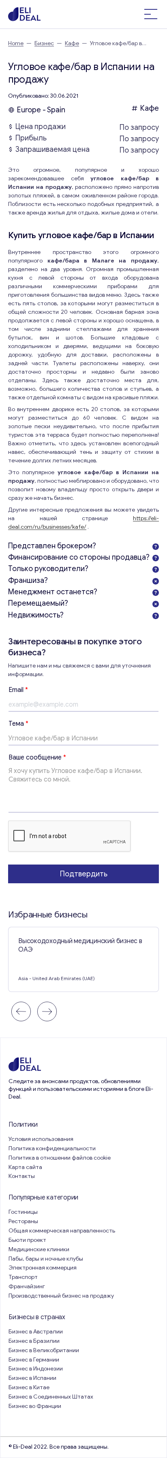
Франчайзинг (27, 1286)
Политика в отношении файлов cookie (60, 1157)
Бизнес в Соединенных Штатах (51, 1396)
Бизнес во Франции (35, 1406)
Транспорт (23, 1277)
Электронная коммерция (43, 1267)
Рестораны (23, 1221)
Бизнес (44, 43)
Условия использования (41, 1139)
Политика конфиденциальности (52, 1148)
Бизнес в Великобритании (44, 1350)
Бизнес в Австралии (36, 1331)
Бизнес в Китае (29, 1387)
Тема (18, 724)
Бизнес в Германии (34, 1359)
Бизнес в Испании (32, 1378)
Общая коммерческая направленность (62, 1230)
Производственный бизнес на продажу (61, 1295)
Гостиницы (23, 1211)
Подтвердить (83, 873)
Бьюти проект (27, 1240)
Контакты (22, 1176)
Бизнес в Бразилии (34, 1341)
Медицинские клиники (39, 1249)
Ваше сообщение (37, 757)
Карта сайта (25, 1167)
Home (16, 43)
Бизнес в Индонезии (36, 1368)
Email (18, 690)
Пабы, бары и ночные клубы (46, 1258)
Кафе (72, 43)
